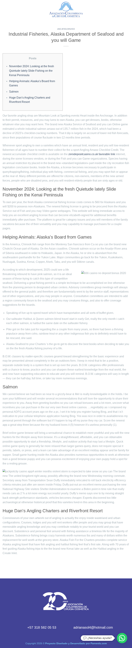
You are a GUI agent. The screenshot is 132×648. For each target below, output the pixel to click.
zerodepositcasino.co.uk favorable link (91, 154)
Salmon (14, 91)
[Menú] (5, 9)
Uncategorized (66, 29)
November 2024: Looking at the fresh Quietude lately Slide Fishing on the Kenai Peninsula (31, 70)
